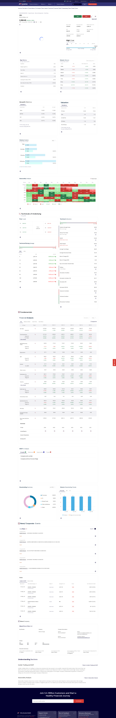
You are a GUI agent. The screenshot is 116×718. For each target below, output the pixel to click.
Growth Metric (22, 107)
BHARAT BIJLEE (23, 533)
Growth (25, 102)
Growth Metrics (32, 8)
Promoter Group (30, 588)
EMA (36, 254)
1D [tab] (67, 43)
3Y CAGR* (54, 107)
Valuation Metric (64, 107)
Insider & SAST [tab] (23, 581)
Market (50, 601)
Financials (56, 8)
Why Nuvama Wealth (25, 713)
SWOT (60, 8)
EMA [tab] (20, 251)
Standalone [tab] (22, 104)
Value (55, 63)
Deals (73, 8)
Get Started (78, 701)
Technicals (51, 8)
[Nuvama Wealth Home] (23, 4)
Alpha (94, 63)
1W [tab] (71, 43)
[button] (114, 362)
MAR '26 (94, 107)
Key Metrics (25, 8)
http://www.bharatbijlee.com (83, 637)
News (70, 8)
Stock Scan (94, 178)
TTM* (44, 107)
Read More (32, 716)
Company (26, 621)
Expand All (94, 321)
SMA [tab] (25, 251)
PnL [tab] (21, 321)
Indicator (54, 254)
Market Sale (51, 587)
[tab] (23, 452)
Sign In (85, 4)
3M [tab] (75, 43)
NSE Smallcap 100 (85, 63)
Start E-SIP (94, 19)
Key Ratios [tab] (41, 321)
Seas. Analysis (45, 8)
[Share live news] (95, 536)
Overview (20, 8)
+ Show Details (23, 339)
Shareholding (65, 8)
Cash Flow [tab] (34, 321)
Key (23, 60)
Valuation (64, 102)
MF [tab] (67, 490)
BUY (78, 16)
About (76, 8)
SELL (86, 16)
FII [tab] (70, 490)
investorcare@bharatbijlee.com (84, 633)
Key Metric (22, 63)
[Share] (20, 53)
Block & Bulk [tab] (30, 581)
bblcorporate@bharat (82, 634)
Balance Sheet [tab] (27, 321)
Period (62, 63)
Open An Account (92, 4)
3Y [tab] (84, 43)
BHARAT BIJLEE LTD (23, 568)
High (70, 40)
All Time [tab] (93, 43)
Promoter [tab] (62, 490)
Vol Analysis (38, 8)
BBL (73, 63)
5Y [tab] (88, 43)
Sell (73, 587)
